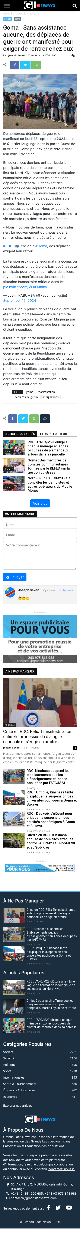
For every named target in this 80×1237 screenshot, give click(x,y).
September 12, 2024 (19, 300)
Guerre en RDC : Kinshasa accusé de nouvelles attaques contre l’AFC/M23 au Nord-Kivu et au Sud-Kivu (51, 841)
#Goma (41, 246)
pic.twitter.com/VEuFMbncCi (26, 287)
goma (32, 13)
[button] (8, 639)
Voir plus (40, 503)
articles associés (20, 434)
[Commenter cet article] (45, 418)
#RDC (8, 246)
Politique (9, 724)
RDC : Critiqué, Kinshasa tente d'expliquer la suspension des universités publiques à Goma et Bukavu (52, 798)
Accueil (7, 13)
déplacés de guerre (27, 397)
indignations (51, 397)
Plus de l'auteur (53, 434)
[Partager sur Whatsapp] (36, 64)
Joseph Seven (16, 55)
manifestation (46, 392)
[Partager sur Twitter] (25, 64)
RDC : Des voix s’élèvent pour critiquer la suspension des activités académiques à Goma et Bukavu (51, 820)
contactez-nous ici (61, 1169)
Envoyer (17, 577)
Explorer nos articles (17, 1105)
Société (20, 13)
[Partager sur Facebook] (15, 64)
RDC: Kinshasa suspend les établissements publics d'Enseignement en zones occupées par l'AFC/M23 (48, 777)
